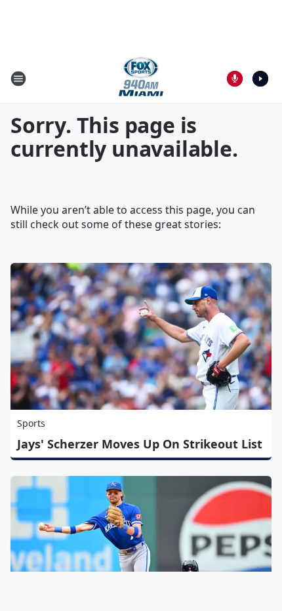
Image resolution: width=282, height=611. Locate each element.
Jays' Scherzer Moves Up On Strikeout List (139, 444)
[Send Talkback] (235, 79)
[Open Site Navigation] (18, 79)
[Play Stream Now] (260, 79)
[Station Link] (141, 78)
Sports (31, 423)
